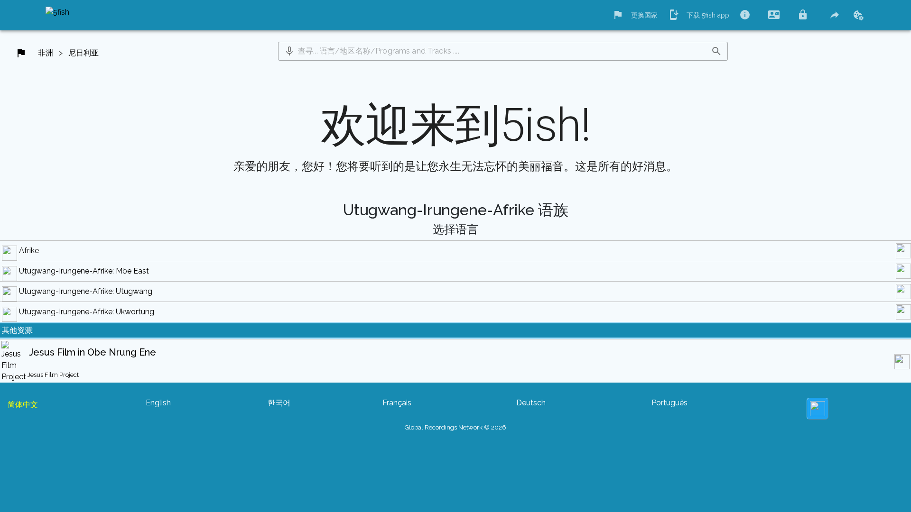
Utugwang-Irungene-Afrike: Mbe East (84, 270)
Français (396, 402)
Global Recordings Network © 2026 (455, 427)
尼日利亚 (83, 52)
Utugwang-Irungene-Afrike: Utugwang (85, 291)
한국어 (279, 402)
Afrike (29, 250)
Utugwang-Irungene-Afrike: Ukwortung (86, 311)
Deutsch (531, 402)
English (158, 402)
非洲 (45, 52)
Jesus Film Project (53, 374)
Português (669, 402)
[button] (289, 51)
